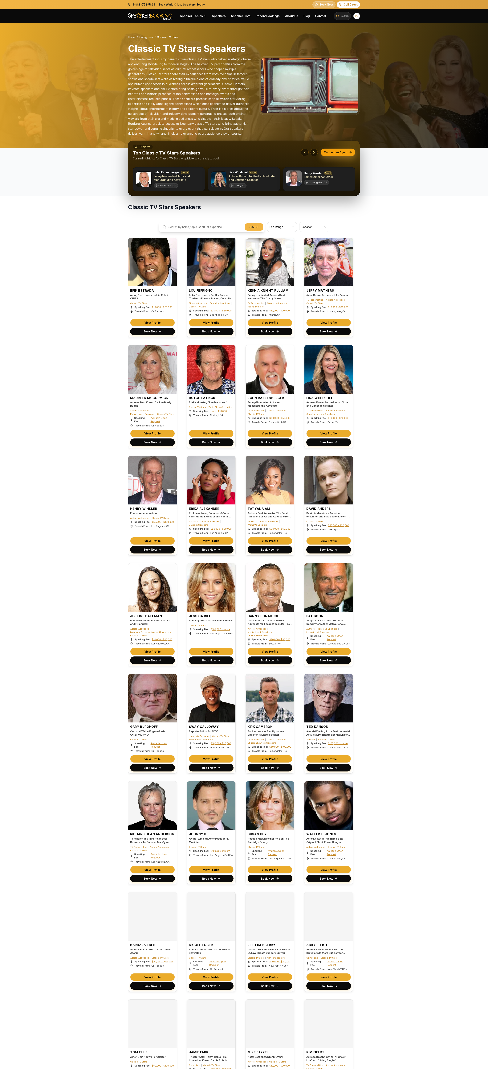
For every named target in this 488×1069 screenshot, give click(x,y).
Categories (146, 37)
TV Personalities (256, 303)
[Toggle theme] (356, 16)
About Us (291, 16)
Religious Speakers (327, 628)
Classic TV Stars (138, 303)
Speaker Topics (191, 16)
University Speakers (199, 736)
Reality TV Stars (255, 306)
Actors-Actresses (335, 299)
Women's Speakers (277, 303)
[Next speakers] (314, 152)
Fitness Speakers (198, 303)
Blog (306, 16)
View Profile (152, 322)
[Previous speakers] (305, 152)
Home (131, 37)
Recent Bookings (268, 16)
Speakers (219, 16)
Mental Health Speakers (142, 414)
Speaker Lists (240, 16)
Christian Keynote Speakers (320, 414)
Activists (193, 521)
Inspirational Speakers (317, 632)
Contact (320, 16)
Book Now (150, 331)
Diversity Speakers (198, 525)
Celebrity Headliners (220, 303)
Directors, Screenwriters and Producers (150, 632)
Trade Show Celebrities (220, 407)
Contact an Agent (336, 152)
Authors (310, 628)
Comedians (312, 957)
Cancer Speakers (276, 957)
